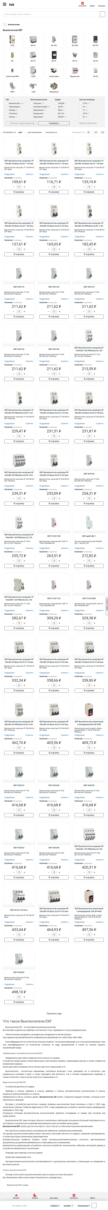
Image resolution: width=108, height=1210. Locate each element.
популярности (51, 132)
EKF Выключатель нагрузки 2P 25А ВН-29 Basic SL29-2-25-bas (54, 224)
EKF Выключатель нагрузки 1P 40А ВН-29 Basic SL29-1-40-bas (18, 224)
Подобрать (54, 123)
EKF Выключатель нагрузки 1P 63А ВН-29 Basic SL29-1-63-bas (89, 162)
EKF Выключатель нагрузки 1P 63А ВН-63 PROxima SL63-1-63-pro (18, 411)
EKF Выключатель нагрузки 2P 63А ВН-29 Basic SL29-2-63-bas (54, 473)
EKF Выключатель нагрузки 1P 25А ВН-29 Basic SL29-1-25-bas (54, 162)
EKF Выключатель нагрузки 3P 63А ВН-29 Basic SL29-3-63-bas (54, 723)
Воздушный (39, 114)
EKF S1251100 (53, 536)
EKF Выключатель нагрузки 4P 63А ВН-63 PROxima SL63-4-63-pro (18, 474)
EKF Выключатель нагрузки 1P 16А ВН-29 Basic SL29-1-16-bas (18, 162)
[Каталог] (4, 4)
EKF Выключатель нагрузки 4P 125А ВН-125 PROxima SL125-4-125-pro (89, 847)
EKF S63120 (54, 287)
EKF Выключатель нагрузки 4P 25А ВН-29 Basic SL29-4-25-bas (54, 909)
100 (95, 132)
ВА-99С (62, 117)
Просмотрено (83, 1206)
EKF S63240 (54, 848)
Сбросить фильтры (88, 123)
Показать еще (54, 1013)
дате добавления (35, 132)
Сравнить (54, 1206)
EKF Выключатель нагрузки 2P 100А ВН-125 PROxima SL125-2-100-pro (18, 536)
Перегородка (15, 107)
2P (85, 107)
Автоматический (42, 107)
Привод (13, 110)
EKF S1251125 (53, 598)
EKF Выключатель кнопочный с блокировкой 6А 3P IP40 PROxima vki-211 (89, 723)
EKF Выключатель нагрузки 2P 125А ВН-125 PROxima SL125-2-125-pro (89, 349)
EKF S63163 (89, 474)
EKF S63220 (54, 785)
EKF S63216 (19, 785)
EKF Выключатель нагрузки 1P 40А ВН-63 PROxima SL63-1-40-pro (89, 224)
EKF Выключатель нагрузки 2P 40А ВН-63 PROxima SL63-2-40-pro (18, 723)
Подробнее (9, 174)
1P (85, 110)
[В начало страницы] (94, 1205)
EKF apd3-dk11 (89, 536)
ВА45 (61, 110)
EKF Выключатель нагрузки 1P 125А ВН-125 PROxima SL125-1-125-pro (18, 598)
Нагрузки (39, 103)
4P (85, 117)
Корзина (101, 6)
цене (20, 132)
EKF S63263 (19, 972)
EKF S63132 (19, 349)
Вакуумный (39, 117)
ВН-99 (61, 107)
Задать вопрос (107, 605)
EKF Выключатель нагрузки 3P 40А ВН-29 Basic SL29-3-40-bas (89, 660)
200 (102, 132)
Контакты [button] (82, 6)
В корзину (19, 192)
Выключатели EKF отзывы (17, 1185)
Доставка (54, 1198)
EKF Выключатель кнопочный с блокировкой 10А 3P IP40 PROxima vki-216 (89, 910)
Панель (13, 117)
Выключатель (16, 103)
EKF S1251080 (89, 598)
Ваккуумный (40, 110)
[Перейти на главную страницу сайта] (21, 4)
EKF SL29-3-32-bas (19, 910)
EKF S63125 (89, 287)
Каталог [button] (16, 1198)
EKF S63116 (19, 287)
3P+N (86, 114)
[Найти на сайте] (102, 14)
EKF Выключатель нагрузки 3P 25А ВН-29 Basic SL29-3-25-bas (54, 660)
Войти (92, 6)
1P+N (86, 103)
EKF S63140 (54, 349)
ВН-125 (61, 114)
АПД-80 (62, 103)
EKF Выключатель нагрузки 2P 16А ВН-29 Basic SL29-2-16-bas (54, 411)
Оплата (35, 1198)
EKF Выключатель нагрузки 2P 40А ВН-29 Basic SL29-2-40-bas (89, 411)
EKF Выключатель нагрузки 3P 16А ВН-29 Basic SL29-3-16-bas (18, 660)
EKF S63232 (19, 848)
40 (88, 132)
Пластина (13, 114)
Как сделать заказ (19, 1206)
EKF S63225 (89, 785)
